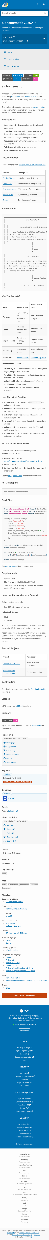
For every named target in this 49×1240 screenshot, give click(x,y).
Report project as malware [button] (24, 995)
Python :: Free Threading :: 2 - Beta (19, 968)
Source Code (11, 762)
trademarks (11, 1233)
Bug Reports (11, 746)
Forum (9, 758)
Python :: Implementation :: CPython (20, 970)
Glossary (6, 200)
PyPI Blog (23, 1073)
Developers (10, 923)
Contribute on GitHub (23, 1102)
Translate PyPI (23, 1105)
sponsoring (36, 725)
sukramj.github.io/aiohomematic (32, 164)
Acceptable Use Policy (23, 1137)
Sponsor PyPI (24, 1108)
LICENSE (19, 706)
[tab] (24, 52)
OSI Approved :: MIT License (16, 933)
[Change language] (44, 4)
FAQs (24, 1060)
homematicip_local (38, 357)
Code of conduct (23, 1130)
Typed (8, 987)
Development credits (23, 1111)
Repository (10, 825)
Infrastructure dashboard (23, 1076)
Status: (24, 1025)
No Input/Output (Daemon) (16, 908)
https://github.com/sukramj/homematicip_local (23, 461)
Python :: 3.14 (11, 965)
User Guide (7, 183)
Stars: (10, 829)
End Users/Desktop (13, 926)
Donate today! (24, 1030)
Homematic (16, 96)
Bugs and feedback (24, 1098)
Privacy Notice (23, 1133)
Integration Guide (15, 475)
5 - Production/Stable (14, 901)
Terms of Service (23, 1124)
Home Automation (13, 977)
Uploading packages (23, 1051)
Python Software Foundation (23, 1016)
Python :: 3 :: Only (12, 962)
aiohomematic (23, 357)
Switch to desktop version (24, 1144)
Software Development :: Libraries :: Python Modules (26, 980)
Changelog (10, 750)
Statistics (24, 1079)
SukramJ (11, 811)
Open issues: (12, 837)
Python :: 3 (10, 960)
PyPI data (7, 774)
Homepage (10, 742)
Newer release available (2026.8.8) (17, 782)
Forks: (10, 833)
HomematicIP (30, 96)
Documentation (12, 754)
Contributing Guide (38, 689)
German (9, 943)
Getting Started (9, 178)
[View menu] (37, 4)
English (8, 940)
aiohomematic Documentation (9, 672)
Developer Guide (9, 189)
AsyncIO (9, 916)
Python (8, 957)
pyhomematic (38, 107)
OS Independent (12, 950)
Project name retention (23, 1057)
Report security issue (24, 1127)
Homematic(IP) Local (11, 663)
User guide (24, 1054)
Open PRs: (11, 841)
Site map (37, 1235)
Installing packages (24, 1047)
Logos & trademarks (24, 1082)
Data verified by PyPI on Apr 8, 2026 (15, 738)
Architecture (8, 194)
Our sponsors (24, 1085)
